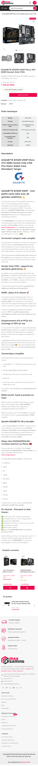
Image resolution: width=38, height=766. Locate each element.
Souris (9, 671)
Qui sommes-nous (7, 737)
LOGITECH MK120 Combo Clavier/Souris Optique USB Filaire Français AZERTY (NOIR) (22, 603)
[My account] (30, 3)
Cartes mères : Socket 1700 (17, 100)
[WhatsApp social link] (17, 687)
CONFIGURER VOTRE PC (8, 726)
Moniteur (20, 671)
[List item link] (19, 675)
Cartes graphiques (7, 729)
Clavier (14, 671)
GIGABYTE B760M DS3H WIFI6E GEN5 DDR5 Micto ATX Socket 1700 (28, 572)
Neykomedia (25, 762)
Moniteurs (4, 722)
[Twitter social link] (6, 687)
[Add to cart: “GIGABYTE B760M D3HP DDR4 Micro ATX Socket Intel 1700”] (11, 588)
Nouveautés (5, 708)
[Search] (34, 8)
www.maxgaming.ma (8, 227)
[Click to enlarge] (4, 49)
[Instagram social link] (10, 687)
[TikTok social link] (20, 687)
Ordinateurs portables (9, 716)
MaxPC (3, 719)
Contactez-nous (6, 746)
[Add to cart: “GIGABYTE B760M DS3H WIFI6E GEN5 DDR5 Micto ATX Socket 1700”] (28, 588)
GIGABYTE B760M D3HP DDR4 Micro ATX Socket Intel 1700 (10, 571)
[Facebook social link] (3, 687)
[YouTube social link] (13, 687)
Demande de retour (7, 696)
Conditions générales (7, 740)
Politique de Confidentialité (9, 743)
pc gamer (28, 669)
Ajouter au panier (23, 95)
